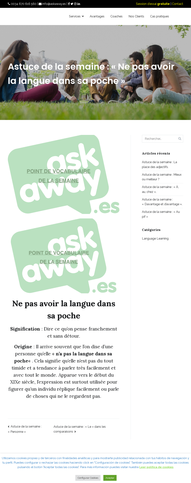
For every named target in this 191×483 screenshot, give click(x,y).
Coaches (116, 16)
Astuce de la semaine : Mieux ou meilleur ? (161, 177)
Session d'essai (153, 4)
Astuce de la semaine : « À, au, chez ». (160, 189)
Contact (177, 4)
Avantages (97, 16)
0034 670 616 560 (23, 4)
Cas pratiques (159, 16)
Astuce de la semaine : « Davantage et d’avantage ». (162, 202)
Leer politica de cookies (156, 467)
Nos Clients (136, 16)
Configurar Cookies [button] (88, 477)
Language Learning (155, 238)
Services (75, 16)
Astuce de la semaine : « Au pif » (161, 214)
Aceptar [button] (110, 477)
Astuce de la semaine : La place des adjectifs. (159, 164)
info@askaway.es (54, 4)
